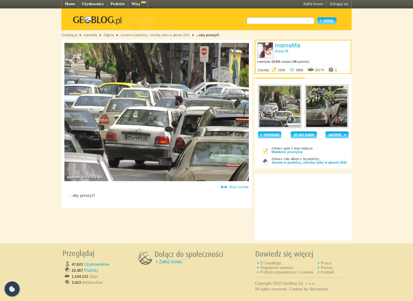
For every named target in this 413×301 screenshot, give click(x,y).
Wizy (136, 4)
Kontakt (327, 272)
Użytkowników (96, 264)
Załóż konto (313, 4)
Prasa (326, 263)
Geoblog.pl (69, 35)
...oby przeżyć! (208, 35)
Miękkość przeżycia (287, 152)
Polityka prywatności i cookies (287, 272)
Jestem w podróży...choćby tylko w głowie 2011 (155, 35)
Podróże (118, 4)
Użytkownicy (93, 4)
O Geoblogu (270, 263)
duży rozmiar (239, 187)
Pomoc (327, 267)
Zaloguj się (339, 4)
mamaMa (90, 35)
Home (70, 4)
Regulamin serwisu (276, 267)
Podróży (91, 270)
